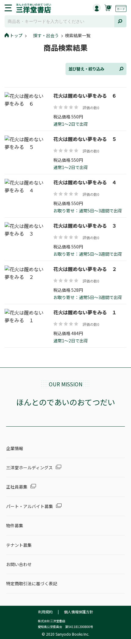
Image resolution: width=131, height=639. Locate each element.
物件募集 (14, 525)
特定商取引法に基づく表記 (31, 583)
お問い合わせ (19, 564)
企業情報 (14, 448)
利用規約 (45, 611)
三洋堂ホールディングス (29, 467)
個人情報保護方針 (78, 611)
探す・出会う (46, 35)
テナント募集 (19, 545)
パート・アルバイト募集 (29, 506)
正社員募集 (16, 487)
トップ (16, 35)
